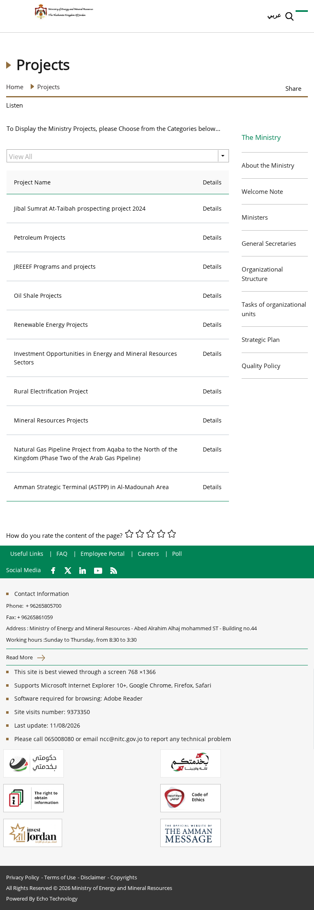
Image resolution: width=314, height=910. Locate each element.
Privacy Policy (22, 877)
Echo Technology (57, 898)
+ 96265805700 (43, 605)
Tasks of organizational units (274, 309)
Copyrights (123, 877)
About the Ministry (268, 165)
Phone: (16, 605)
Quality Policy (261, 366)
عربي (274, 15)
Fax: (11, 617)
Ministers (255, 217)
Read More (20, 657)
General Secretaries (269, 243)
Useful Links (26, 553)
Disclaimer (93, 877)
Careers (148, 553)
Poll (177, 553)
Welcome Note (262, 191)
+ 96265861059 (35, 617)
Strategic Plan (261, 339)
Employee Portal (103, 553)
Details (212, 208)
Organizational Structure (262, 274)
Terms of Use (60, 877)
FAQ (61, 553)
